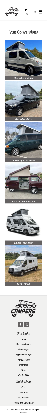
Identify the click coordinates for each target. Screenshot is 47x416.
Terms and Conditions (24, 402)
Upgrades (23, 364)
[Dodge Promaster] (23, 222)
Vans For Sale (23, 359)
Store (23, 369)
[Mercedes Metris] (23, 99)
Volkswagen (23, 349)
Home (23, 339)
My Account (23, 397)
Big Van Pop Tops (23, 354)
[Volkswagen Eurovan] (23, 140)
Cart (23, 387)
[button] (20, 324)
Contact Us (23, 375)
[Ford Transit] (23, 263)
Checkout (23, 392)
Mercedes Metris (23, 344)
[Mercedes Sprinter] (23, 58)
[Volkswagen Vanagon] (23, 181)
